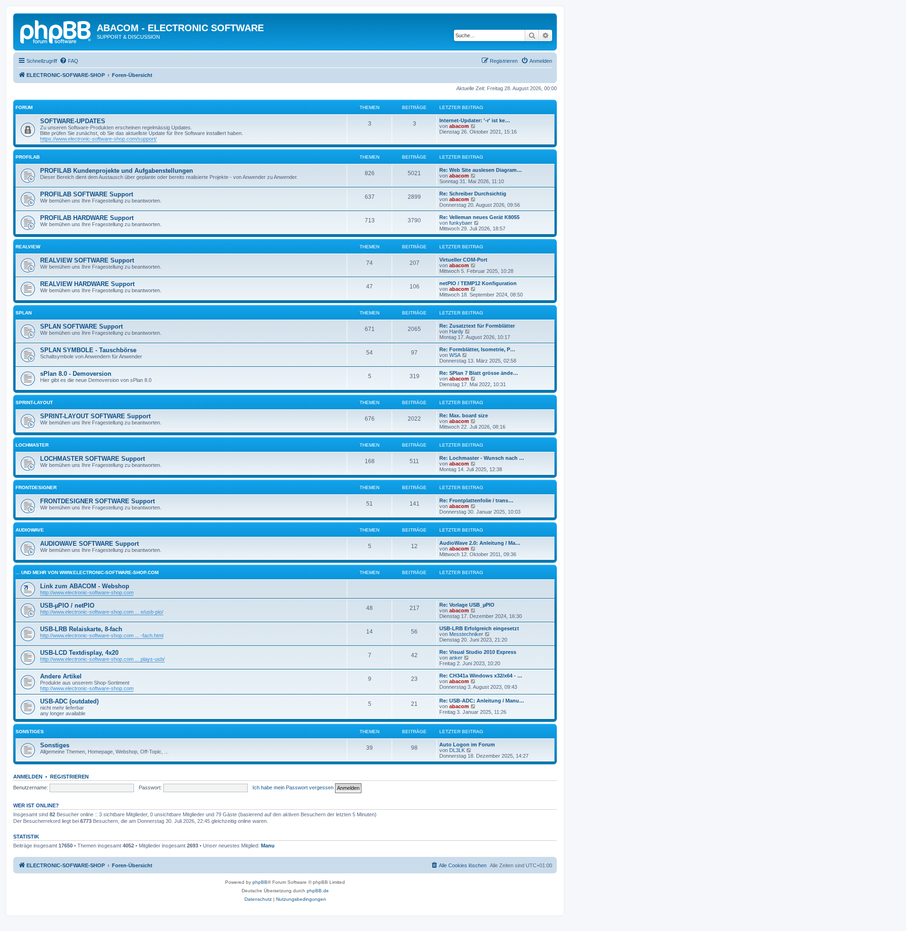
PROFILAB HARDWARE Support (87, 217)
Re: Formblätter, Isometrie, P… (477, 349)
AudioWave (30, 530)
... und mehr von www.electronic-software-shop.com (87, 572)
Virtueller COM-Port (463, 259)
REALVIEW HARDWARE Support (87, 284)
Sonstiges (30, 731)
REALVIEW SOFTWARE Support (87, 260)
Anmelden (27, 776)
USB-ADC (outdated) (69, 701)
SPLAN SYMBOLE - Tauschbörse (88, 350)
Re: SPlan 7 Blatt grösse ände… (478, 373)
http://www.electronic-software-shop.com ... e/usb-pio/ (101, 612)
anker (455, 657)
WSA (455, 355)
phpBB (260, 882)
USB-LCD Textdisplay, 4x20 (79, 652)
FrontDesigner (36, 487)
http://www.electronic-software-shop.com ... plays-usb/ (102, 659)
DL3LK (457, 750)
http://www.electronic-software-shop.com (87, 592)
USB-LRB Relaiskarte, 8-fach (81, 629)
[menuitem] (68, 61)
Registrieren (69, 776)
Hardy (456, 331)
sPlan (24, 312)
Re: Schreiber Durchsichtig (472, 193)
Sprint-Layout (34, 402)
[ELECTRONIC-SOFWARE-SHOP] (56, 31)
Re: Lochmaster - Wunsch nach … (481, 458)
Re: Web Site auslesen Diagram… (480, 170)
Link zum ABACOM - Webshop (84, 586)
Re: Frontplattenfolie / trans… (476, 500)
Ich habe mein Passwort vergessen (293, 787)
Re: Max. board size (463, 415)
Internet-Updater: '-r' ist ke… (474, 120)
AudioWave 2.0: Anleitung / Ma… (479, 543)
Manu (268, 845)
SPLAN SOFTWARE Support (81, 326)
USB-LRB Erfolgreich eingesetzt (479, 628)
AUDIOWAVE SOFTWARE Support (89, 543)
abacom (459, 126)
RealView (28, 246)
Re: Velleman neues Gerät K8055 (479, 217)
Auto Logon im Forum (467, 744)
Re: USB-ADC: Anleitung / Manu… (481, 700)
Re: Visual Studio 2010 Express (477, 652)
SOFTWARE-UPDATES (72, 121)
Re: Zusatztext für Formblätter (477, 326)
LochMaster (32, 445)
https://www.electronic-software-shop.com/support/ (98, 139)
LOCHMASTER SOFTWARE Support (92, 458)
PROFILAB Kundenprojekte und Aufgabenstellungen (116, 170)
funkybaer (460, 223)
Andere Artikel (61, 676)
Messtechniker (466, 634)
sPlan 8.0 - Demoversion (75, 373)
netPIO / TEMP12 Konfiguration (478, 283)
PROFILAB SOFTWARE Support (86, 194)
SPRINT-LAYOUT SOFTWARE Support (95, 416)
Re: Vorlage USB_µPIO (467, 605)
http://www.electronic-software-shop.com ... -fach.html (101, 635)
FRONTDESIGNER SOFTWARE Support (97, 501)
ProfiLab (28, 157)
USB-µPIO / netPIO (67, 605)
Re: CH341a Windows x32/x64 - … (480, 675)
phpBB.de (318, 890)
